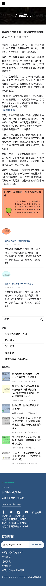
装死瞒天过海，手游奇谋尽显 (17, 241)
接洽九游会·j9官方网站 (13, 571)
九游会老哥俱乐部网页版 (14, 520)
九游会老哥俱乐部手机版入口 (16, 523)
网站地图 (36, 513)
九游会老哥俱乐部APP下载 (15, 527)
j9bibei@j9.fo (11, 492)
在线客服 (6, 566)
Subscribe (36, 545)
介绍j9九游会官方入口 (13, 553)
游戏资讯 (6, 562)
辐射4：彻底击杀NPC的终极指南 (19, 284)
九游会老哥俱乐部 (34, 577)
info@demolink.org (11, 504)
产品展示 (6, 557)
